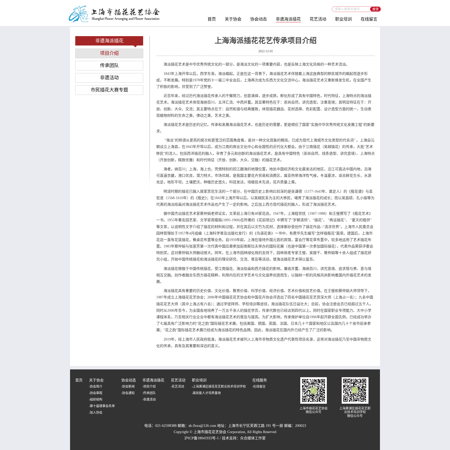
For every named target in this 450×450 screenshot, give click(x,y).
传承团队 (109, 65)
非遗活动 (109, 77)
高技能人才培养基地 (206, 393)
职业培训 (343, 19)
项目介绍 (109, 53)
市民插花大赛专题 (109, 90)
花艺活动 (318, 19)
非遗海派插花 (288, 19)
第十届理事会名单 (102, 406)
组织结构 (95, 399)
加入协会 (95, 412)
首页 (212, 19)
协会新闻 (128, 386)
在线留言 (369, 19)
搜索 (375, 9)
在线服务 (259, 380)
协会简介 (95, 386)
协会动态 (258, 19)
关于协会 (233, 19)
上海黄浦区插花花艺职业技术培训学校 (219, 386)
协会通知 (128, 393)
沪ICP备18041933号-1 (201, 438)
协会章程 (95, 393)
